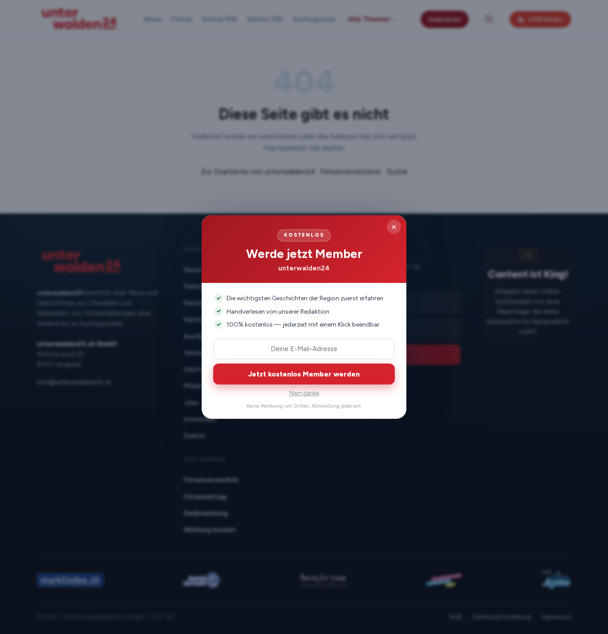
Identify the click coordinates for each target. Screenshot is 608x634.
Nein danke (304, 393)
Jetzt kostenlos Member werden (304, 374)
